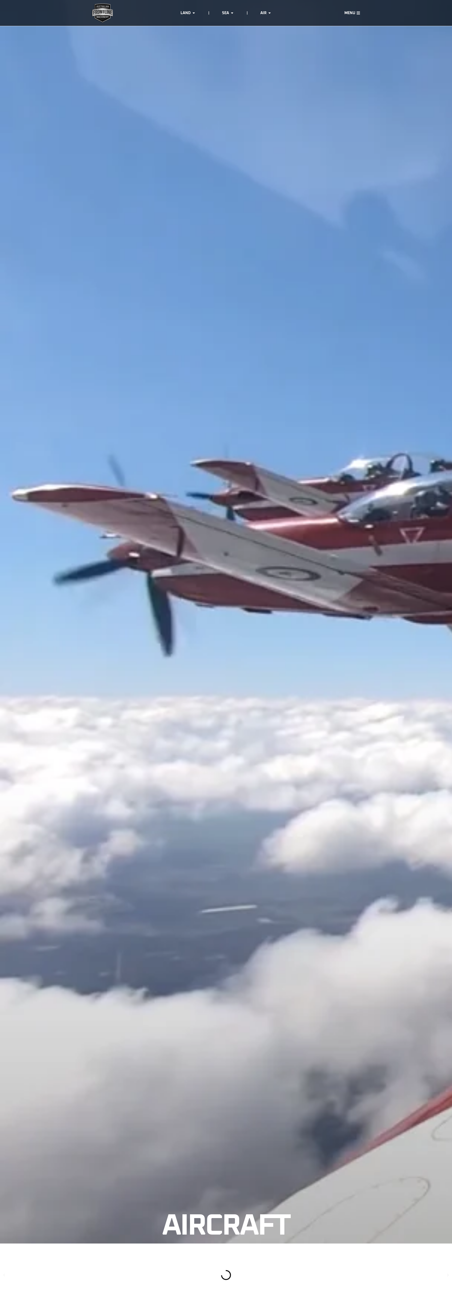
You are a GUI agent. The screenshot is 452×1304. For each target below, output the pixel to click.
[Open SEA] (232, 13)
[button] (4, 1275)
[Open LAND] (194, 13)
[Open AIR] (269, 13)
